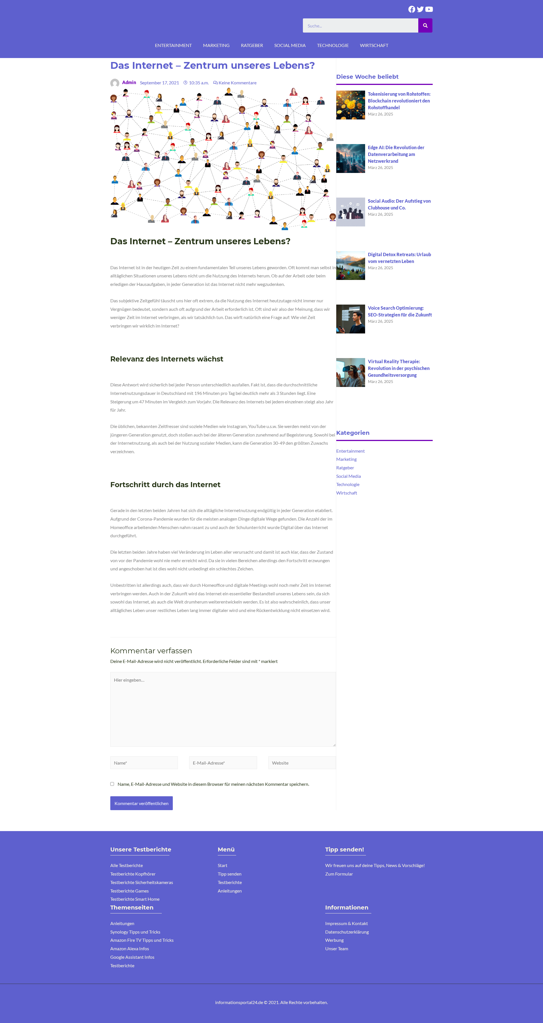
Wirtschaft (374, 45)
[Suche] (425, 25)
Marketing (216, 45)
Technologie (333, 45)
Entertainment (173, 45)
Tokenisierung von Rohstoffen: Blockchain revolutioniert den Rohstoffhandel (399, 100)
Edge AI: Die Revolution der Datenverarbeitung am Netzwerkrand (396, 154)
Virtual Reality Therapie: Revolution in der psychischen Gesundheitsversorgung (399, 368)
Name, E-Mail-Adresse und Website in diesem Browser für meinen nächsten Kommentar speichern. (213, 784)
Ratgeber (252, 45)
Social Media (290, 45)
